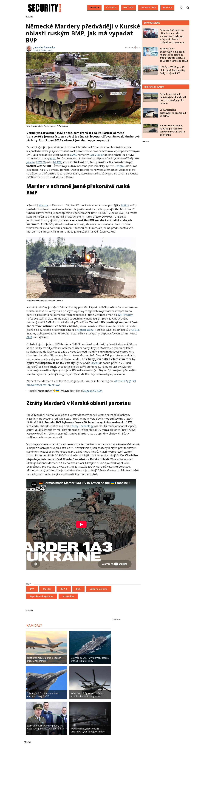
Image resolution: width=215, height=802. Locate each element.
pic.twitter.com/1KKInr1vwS (43, 385)
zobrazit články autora (43, 50)
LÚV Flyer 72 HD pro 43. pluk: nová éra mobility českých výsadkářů (172, 70)
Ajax (53, 158)
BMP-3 (125, 205)
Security (111, 7)
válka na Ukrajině (98, 588)
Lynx (92, 155)
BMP (29, 337)
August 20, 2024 (92, 391)
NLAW (57, 162)
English (167, 7)
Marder (43, 205)
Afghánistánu (85, 329)
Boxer (100, 155)
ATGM (135, 329)
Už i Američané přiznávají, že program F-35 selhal (173, 112)
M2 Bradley (125, 315)
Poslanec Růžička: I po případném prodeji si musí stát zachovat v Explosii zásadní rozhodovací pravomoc (172, 36)
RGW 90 (41, 162)
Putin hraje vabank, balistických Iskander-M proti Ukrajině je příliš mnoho (173, 99)
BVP (32, 588)
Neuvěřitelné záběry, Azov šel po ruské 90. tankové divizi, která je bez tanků (172, 130)
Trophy (119, 166)
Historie (128, 7)
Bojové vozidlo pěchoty (41, 596)
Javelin (30, 162)
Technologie (148, 7)
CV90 (73, 155)
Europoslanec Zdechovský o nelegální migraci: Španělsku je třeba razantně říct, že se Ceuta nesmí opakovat (174, 54)
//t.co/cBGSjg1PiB (125, 381)
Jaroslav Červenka (44, 47)
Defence (94, 7)
